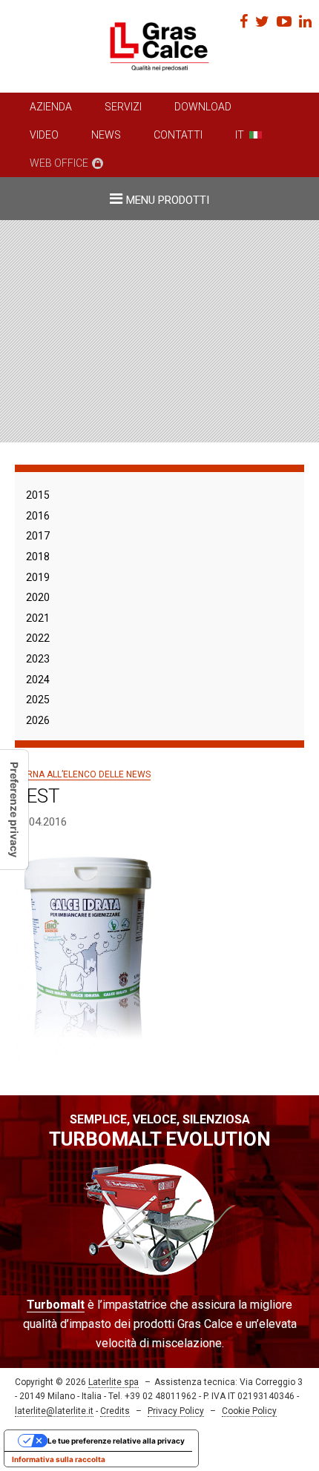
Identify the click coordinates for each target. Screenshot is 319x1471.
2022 (38, 638)
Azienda (51, 107)
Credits (115, 1411)
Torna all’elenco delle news (83, 774)
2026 (38, 720)
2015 (38, 495)
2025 (38, 699)
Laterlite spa (113, 1382)
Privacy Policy (176, 1411)
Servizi (123, 107)
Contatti (178, 135)
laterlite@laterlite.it (54, 1411)
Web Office (59, 163)
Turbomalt (56, 1305)
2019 (38, 577)
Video (44, 135)
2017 (38, 536)
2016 (38, 516)
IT (239, 135)
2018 (38, 556)
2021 (38, 618)
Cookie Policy (249, 1411)
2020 (38, 597)
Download (202, 107)
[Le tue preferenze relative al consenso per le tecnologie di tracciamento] (14, 809)
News (106, 135)
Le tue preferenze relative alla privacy (116, 1440)
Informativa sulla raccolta (58, 1459)
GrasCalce (159, 46)
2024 (38, 679)
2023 (38, 659)
